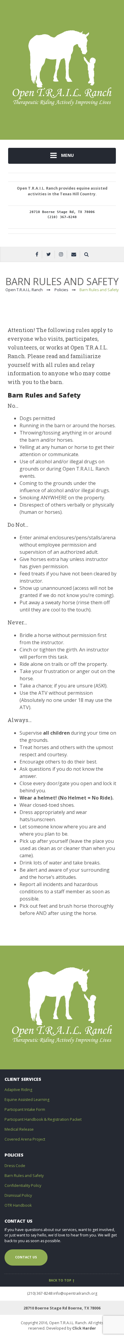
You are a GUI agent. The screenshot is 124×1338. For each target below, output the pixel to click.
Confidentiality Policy (23, 1185)
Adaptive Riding (18, 1089)
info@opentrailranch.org (75, 1293)
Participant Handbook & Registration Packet (43, 1119)
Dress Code (15, 1165)
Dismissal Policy (18, 1195)
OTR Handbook (18, 1205)
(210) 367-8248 (39, 1293)
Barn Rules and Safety (24, 1175)
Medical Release (19, 1129)
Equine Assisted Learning (27, 1099)
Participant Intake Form (25, 1109)
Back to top (60, 1280)
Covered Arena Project (25, 1139)
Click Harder (84, 1328)
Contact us (26, 1257)
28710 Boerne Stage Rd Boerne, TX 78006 (62, 1308)
